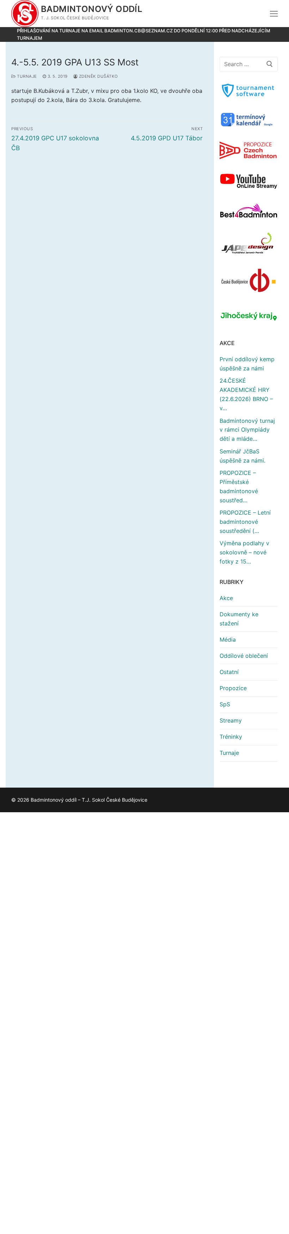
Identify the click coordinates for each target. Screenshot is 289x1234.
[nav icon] (274, 13)
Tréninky (231, 736)
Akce (226, 598)
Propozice (233, 688)
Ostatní (229, 671)
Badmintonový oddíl (91, 9)
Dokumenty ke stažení (239, 619)
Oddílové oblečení (244, 655)
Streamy (231, 720)
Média (228, 639)
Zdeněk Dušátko (98, 76)
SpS (225, 704)
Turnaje (26, 76)
